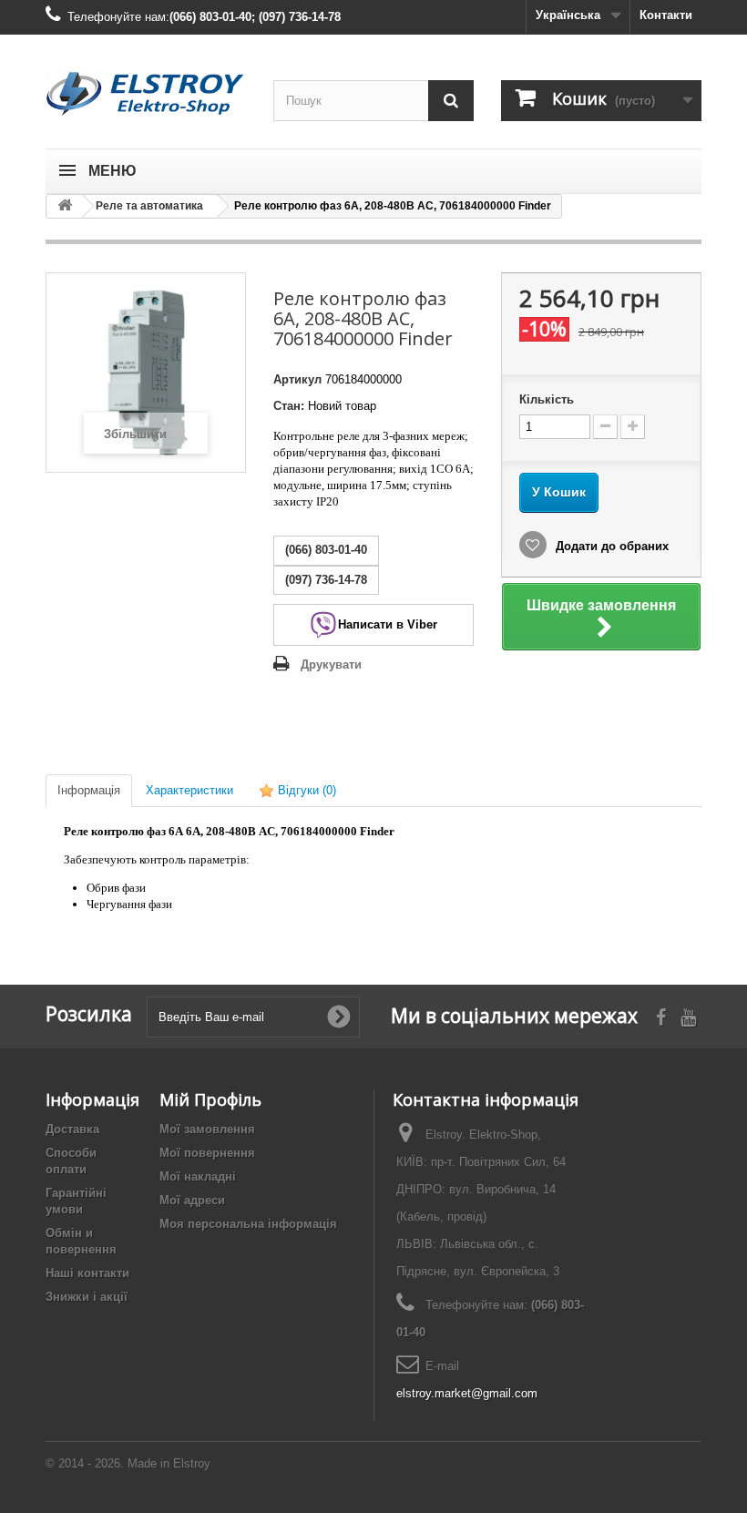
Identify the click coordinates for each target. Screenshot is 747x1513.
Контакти (666, 15)
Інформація (88, 790)
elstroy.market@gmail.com (466, 1393)
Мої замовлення (207, 1129)
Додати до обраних (610, 546)
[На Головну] (64, 206)
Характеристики (189, 790)
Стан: (288, 406)
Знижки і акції (87, 1296)
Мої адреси (192, 1200)
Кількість (546, 399)
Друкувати (331, 664)
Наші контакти (87, 1273)
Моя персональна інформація (248, 1224)
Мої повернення (207, 1153)
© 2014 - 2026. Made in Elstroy (128, 1463)
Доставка (72, 1129)
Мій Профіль (210, 1099)
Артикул (297, 379)
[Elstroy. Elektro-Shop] (146, 94)
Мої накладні (197, 1176)
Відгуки (305, 790)
